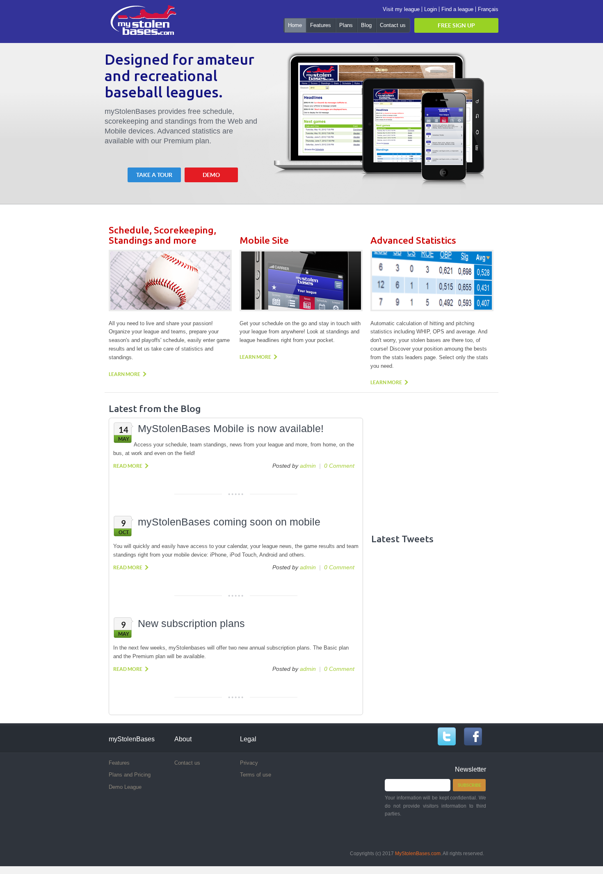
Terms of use (255, 775)
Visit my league (401, 9)
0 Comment (339, 465)
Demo (211, 175)
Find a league (457, 9)
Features (119, 763)
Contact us (187, 763)
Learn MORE (124, 374)
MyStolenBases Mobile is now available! (231, 428)
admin (308, 465)
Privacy (249, 763)
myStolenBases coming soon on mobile (229, 522)
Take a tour (154, 175)
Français (488, 9)
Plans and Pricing (130, 775)
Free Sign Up (456, 25)
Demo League (125, 787)
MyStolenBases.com (418, 853)
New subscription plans (191, 623)
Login (430, 9)
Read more (127, 466)
